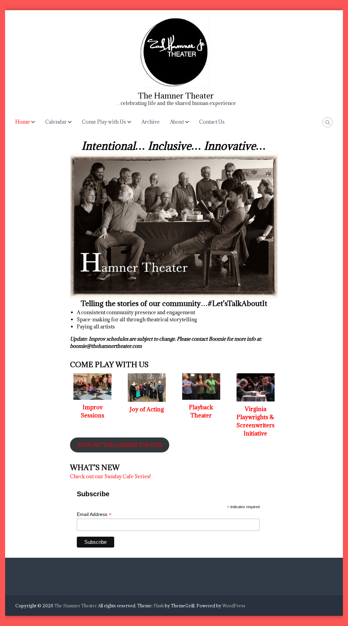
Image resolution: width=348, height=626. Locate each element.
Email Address (94, 514)
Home (22, 122)
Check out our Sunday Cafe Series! (110, 476)
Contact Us (212, 122)
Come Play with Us (104, 122)
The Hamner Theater (176, 95)
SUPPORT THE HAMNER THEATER (119, 445)
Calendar (56, 122)
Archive (150, 122)
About (177, 122)
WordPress (233, 605)
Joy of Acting (147, 409)
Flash (159, 605)
